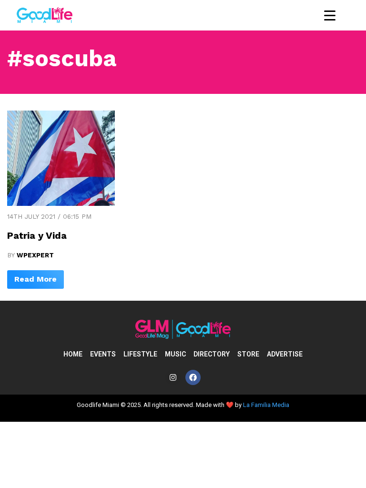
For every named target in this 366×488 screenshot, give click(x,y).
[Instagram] (173, 377)
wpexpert (35, 255)
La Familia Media (266, 404)
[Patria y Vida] (61, 203)
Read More (35, 279)
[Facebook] (193, 377)
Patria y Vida (37, 235)
